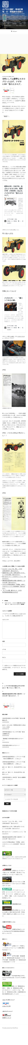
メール (4, 649)
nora (13, 76)
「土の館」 (11, 336)
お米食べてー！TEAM (17, 946)
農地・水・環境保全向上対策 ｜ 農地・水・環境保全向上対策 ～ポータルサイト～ (13, 988)
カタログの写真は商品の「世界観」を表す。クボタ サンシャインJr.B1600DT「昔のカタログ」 (14, 586)
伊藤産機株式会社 (16, 904)
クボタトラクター (8, 602)
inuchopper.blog (16, 975)
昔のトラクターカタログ (15, 604)
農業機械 (6, 600)
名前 (3, 641)
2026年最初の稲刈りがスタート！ (11, 745)
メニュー (15, 31)
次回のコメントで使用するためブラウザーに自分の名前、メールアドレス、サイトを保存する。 (14, 667)
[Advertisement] (14, 43)
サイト (4, 657)
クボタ (17, 100)
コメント (5, 619)
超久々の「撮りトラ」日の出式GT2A (12, 767)
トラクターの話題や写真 (17, 602)
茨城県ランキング (6, 1017)
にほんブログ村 (6, 1006)
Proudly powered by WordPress (10, 1028)
